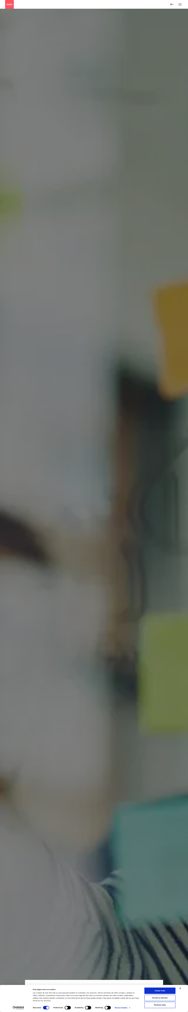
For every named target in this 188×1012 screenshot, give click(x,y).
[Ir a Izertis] (9, 4)
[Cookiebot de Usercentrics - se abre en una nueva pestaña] (18, 1007)
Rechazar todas (160, 1005)
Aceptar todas (160, 991)
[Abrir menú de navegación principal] (180, 4)
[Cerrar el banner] (180, 988)
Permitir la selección (160, 998)
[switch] (68, 1007)
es (171, 4)
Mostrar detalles (121, 1008)
